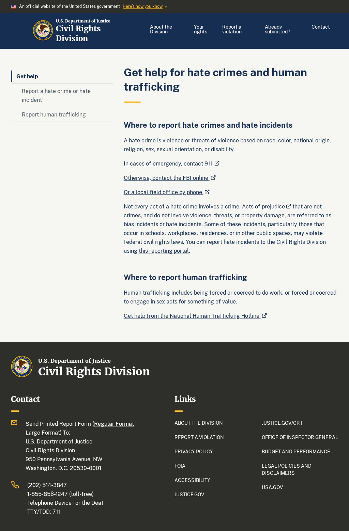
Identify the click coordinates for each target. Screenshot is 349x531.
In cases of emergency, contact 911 (168, 163)
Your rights (200, 29)
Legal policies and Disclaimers (287, 469)
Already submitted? (277, 29)
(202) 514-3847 (47, 485)
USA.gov (272, 487)
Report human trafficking (54, 114)
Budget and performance (296, 451)
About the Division (161, 29)
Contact (321, 27)
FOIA (179, 466)
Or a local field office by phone (163, 192)
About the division (198, 423)
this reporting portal (164, 250)
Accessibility (192, 480)
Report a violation (232, 29)
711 (56, 511)
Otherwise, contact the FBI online (167, 177)
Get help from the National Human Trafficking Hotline (192, 315)
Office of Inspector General (300, 437)
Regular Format (114, 423)
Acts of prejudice (263, 206)
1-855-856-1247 (47, 493)
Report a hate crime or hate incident (56, 95)
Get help (27, 76)
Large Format (43, 432)
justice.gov (189, 494)
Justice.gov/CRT (282, 423)
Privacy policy (193, 451)
